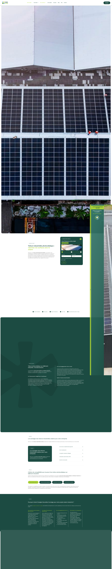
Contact (65, 2)
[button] (36, 312)
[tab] (33, 482)
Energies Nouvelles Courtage (37, 505)
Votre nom (63, 254)
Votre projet (29, 2)
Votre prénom (74, 254)
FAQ (61, 2)
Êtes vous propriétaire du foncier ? (67, 258)
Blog (58, 2)
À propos (54, 2)
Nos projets (50, 2)
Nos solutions (42, 2)
